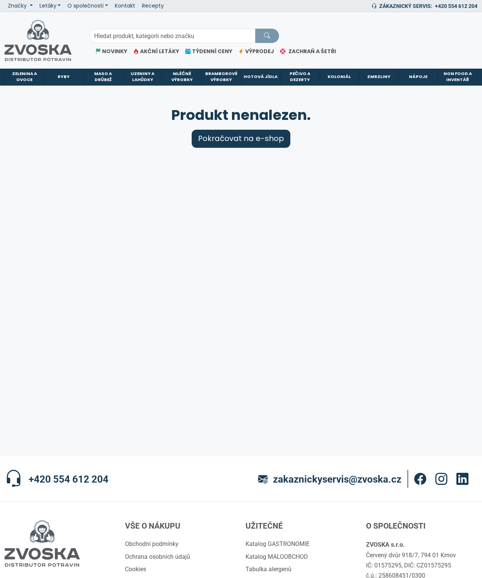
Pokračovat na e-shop (241, 138)
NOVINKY (114, 51)
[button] (420, 479)
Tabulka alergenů (268, 569)
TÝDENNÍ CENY (212, 51)
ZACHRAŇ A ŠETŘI (312, 51)
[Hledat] (267, 36)
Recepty (153, 5)
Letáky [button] (48, 5)
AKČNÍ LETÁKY (159, 51)
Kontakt (125, 5)
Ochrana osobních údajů (157, 556)
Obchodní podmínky (151, 543)
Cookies (135, 569)
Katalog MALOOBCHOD (277, 556)
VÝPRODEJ (259, 51)
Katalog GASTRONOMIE (278, 543)
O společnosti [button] (85, 5)
